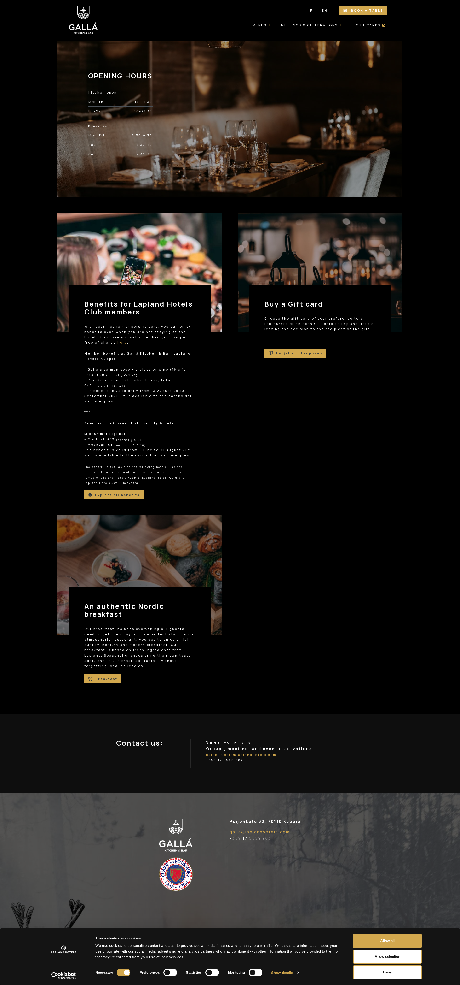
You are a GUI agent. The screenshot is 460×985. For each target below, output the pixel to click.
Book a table (366, 10)
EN (325, 10)
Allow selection (387, 957)
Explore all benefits (117, 495)
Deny (387, 972)
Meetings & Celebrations (309, 25)
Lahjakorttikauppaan (298, 353)
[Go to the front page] (83, 21)
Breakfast (105, 679)
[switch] (170, 972)
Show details (282, 973)
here (122, 342)
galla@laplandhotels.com (260, 832)
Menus (260, 25)
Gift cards (368, 25)
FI (312, 10)
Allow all (387, 941)
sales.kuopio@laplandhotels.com (241, 755)
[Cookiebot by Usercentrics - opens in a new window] (64, 975)
